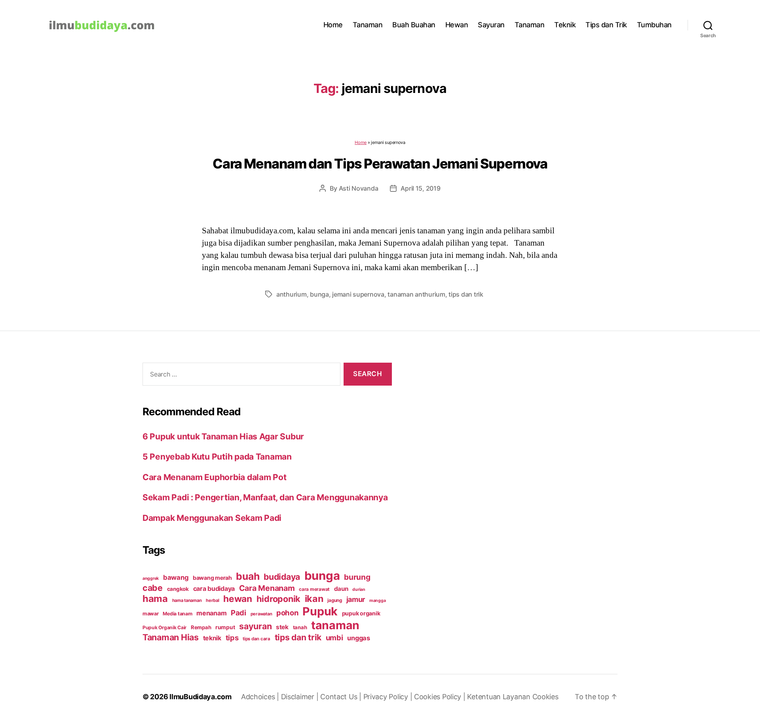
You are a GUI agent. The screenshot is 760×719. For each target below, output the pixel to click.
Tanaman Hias (170, 637)
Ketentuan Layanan (499, 697)
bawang (175, 577)
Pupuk (320, 611)
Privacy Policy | (388, 697)
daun (341, 588)
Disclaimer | (301, 697)
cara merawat (314, 589)
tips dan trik (465, 294)
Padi (238, 612)
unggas (358, 638)
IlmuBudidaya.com (200, 697)
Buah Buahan (413, 25)
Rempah (201, 627)
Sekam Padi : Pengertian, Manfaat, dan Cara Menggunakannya (265, 497)
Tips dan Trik (606, 25)
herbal (212, 600)
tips (232, 637)
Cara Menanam (267, 588)
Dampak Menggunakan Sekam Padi (211, 518)
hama (155, 598)
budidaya (282, 576)
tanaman (335, 625)
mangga (377, 600)
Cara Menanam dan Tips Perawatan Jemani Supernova (380, 163)
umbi (334, 637)
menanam (211, 613)
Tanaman (368, 25)
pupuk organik (361, 613)
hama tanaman (187, 600)
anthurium (291, 294)
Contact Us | (341, 697)
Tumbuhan (654, 25)
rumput (225, 627)
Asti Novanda (358, 188)
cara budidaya (214, 588)
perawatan (261, 614)
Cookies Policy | (440, 697)
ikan (314, 598)
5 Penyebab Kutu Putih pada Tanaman (217, 457)
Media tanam (177, 614)
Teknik (565, 25)
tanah (300, 627)
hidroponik (278, 599)
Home (333, 25)
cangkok (178, 589)
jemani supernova (358, 294)
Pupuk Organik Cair (164, 627)
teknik (212, 638)
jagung (334, 600)
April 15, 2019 (420, 188)
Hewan (456, 25)
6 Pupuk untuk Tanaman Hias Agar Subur (223, 436)
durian (358, 589)
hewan (237, 598)
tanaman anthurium (416, 294)
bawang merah (212, 577)
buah (247, 576)
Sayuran (491, 25)
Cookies (545, 697)
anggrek (150, 578)
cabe (152, 588)
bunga (319, 294)
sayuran (255, 626)
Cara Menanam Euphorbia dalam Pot (214, 477)
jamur (355, 599)
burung (357, 577)
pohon (287, 612)
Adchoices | (261, 697)
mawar (150, 614)
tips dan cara (256, 638)
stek (282, 627)
